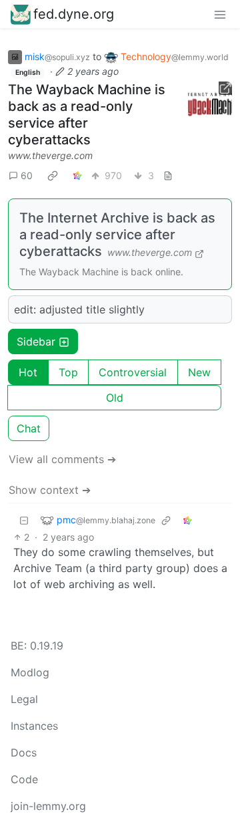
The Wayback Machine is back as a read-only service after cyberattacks (86, 115)
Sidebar (36, 341)
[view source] (168, 175)
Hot (28, 372)
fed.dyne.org (73, 14)
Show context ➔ (50, 490)
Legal (24, 699)
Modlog (30, 672)
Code (24, 779)
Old (114, 397)
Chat (29, 428)
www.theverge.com (50, 155)
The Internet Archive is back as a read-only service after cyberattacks (117, 234)
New (199, 372)
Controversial (133, 372)
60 (27, 175)
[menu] (220, 14)
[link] (53, 175)
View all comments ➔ (62, 459)
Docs (24, 752)
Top (68, 372)
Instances (34, 725)
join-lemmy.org (48, 806)
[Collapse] (24, 519)
